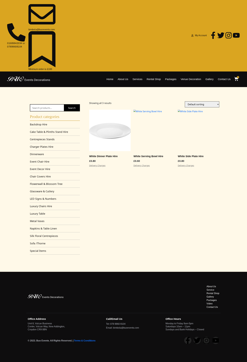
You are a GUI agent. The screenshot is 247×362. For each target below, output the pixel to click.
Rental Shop (154, 79)
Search (72, 108)
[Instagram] (228, 35)
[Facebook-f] (213, 35)
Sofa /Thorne (37, 243)
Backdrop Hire (38, 124)
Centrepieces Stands (42, 139)
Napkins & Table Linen (43, 228)
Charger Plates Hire (41, 146)
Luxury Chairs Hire (41, 206)
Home (109, 79)
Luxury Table (37, 213)
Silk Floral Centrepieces (44, 236)
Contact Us (224, 79)
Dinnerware (37, 154)
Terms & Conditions (84, 340)
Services (137, 79)
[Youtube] (236, 35)
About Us (123, 79)
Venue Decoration (191, 79)
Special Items (38, 250)
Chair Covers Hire (40, 176)
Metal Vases (37, 221)
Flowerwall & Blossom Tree (46, 184)
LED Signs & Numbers (43, 198)
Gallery (209, 79)
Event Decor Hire (40, 169)
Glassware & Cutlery (42, 191)
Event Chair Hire (39, 161)
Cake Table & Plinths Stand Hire (49, 132)
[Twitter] (220, 35)
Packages (170, 79)
